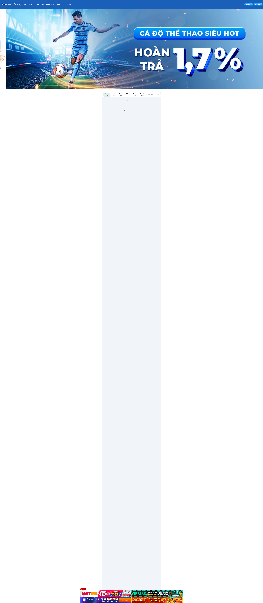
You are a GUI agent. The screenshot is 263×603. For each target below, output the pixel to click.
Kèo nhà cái (60, 4)
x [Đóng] (83, 589)
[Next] (256, 49)
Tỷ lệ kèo (31, 4)
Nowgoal (17, 4)
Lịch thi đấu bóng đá (48, 4)
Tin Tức (69, 4)
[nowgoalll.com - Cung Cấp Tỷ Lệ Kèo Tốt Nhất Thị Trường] (6, 4)
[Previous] (7, 49)
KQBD (24, 4)
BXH (38, 4)
